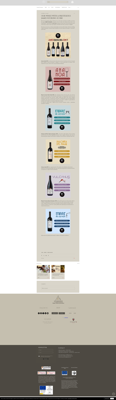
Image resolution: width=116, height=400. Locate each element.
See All (78, 263)
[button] (43, 1)
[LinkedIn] (45, 313)
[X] (43, 313)
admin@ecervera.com (69, 354)
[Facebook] (41, 313)
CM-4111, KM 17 (45, 321)
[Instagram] (39, 313)
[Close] (114, 398)
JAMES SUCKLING (50, 252)
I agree (112, 398)
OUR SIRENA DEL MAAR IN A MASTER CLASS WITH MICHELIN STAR (43, 275)
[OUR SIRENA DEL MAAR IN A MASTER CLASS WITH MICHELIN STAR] (43, 268)
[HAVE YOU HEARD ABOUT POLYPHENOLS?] (58, 268)
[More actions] (74, 13)
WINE (46, 7)
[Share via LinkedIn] (46, 255)
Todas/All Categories (40, 7)
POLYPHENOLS (57, 7)
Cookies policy (107, 398)
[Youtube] (48, 313)
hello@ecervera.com (68, 357)
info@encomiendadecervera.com (68, 355)
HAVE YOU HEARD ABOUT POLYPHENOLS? (58, 275)
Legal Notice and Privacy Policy (72, 398)
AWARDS (45, 252)
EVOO (52, 7)
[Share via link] (48, 255)
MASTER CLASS (64, 7)
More (69, 7)
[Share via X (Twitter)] (43, 255)
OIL (49, 7)
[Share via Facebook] (41, 255)
